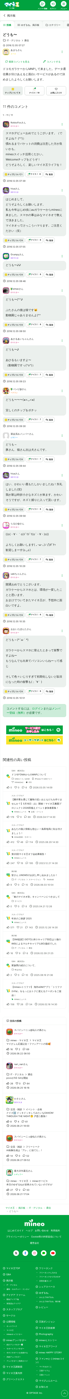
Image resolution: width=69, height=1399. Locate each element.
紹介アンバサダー (14, 1345)
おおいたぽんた (19, 629)
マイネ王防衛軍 (47, 1328)
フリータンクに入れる (48, 1273)
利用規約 (55, 1230)
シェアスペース (47, 1286)
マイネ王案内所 (14, 1373)
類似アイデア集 (13, 1299)
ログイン (37, 708)
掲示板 (11, 15)
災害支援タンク (45, 1281)
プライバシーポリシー (17, 1236)
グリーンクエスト (15, 1379)
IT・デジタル (12, 1285)
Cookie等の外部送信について (46, 1236)
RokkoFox (16, 122)
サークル (10, 1315)
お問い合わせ (42, 1230)
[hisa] (6, 190)
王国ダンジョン (47, 1321)
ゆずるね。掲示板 (30, 25)
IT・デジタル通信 (18, 40)
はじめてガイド (16, 1230)
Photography (46, 1334)
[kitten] (6, 290)
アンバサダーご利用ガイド (17, 1361)
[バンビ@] (6, 390)
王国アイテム (44, 1371)
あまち (14, 50)
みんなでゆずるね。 (47, 1297)
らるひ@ (15, 523)
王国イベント (44, 1375)
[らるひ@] (6, 525)
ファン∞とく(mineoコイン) (49, 1360)
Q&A (8, 1274)
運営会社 (34, 1243)
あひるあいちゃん (20, 339)
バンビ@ (17, 389)
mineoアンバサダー (16, 1340)
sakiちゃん (16, 574)
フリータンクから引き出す (50, 1277)
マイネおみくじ (45, 1366)
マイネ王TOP (13, 1268)
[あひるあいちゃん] (6, 340)
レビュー (43, 1307)
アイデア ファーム (15, 1295)
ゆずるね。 (44, 1293)
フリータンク (46, 1268)
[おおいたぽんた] (6, 630)
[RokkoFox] (6, 124)
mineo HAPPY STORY (50, 1352)
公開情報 (10, 1321)
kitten (16, 289)
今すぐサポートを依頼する (17, 1353)
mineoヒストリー (48, 1340)
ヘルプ (29, 1230)
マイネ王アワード (48, 1346)
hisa (13, 188)
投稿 (9, 25)
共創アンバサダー (14, 1357)
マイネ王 (10, 1330)
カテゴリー (55, 25)
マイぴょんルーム (48, 1380)
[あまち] (6, 51)
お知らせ (43, 1386)
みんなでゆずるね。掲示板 (50, 1301)
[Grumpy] (6, 256)
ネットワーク (12, 1326)
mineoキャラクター (14, 1334)
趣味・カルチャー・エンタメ (18, 1289)
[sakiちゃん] (6, 575)
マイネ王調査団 (14, 1366)
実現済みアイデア (14, 1303)
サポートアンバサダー (15, 1349)
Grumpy (15, 254)
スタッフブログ (14, 1309)
